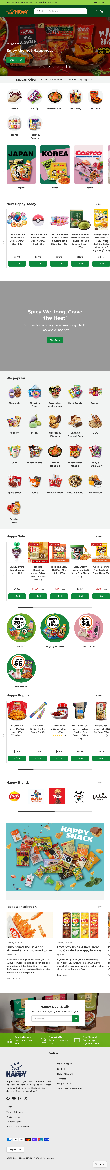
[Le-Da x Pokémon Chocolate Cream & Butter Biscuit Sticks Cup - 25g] (59, 219)
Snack (14, 108)
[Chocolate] (14, 391)
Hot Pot (95, 108)
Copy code (87, 79)
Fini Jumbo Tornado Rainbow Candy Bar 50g (38, 728)
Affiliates (61, 1078)
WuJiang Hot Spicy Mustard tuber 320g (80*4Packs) (17, 730)
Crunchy (96, 403)
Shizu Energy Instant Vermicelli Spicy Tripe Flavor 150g (80, 572)
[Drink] (14, 123)
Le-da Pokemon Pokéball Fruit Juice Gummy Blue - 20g (17, 239)
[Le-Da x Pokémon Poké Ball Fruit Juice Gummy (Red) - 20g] (38, 219)
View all (100, 204)
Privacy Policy (13, 1117)
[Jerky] (35, 481)
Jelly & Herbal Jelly (95, 464)
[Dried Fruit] (96, 481)
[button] (102, 12)
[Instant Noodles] (55, 451)
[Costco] (88, 164)
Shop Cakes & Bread (49, 60)
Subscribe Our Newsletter (69, 1088)
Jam (14, 462)
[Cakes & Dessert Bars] (75, 421)
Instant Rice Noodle (75, 464)
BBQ (95, 432)
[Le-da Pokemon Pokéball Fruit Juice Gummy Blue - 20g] (17, 219)
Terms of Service (14, 1112)
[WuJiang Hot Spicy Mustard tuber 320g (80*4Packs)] (17, 711)
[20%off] (21, 627)
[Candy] (35, 96)
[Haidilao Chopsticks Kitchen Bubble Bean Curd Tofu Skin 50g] (38, 552)
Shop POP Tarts (25, 60)
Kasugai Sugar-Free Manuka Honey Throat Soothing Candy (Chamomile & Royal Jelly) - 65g (101, 242)
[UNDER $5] (21, 668)
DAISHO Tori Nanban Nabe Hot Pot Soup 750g (101, 728)
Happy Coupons (65, 1074)
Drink (14, 134)
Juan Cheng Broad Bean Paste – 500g (59, 728)
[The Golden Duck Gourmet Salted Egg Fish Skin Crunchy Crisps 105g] (80, 711)
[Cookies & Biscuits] (55, 421)
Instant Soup (34, 462)
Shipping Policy (14, 1121)
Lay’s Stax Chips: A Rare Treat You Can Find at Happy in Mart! (79, 948)
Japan (21, 187)
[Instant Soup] (35, 451)
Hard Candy (75, 403)
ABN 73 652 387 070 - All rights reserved (38, 1158)
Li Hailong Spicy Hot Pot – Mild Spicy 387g (59, 570)
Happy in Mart (17, 1158)
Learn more (52, 2)
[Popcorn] (14, 421)
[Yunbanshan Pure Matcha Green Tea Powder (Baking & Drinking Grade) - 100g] (80, 219)
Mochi (34, 432)
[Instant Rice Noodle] (75, 451)
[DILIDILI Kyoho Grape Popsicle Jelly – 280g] (17, 552)
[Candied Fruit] (14, 507)
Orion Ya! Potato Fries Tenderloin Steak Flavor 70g (101, 570)
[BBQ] (96, 421)
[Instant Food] (55, 96)
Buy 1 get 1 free (55, 646)
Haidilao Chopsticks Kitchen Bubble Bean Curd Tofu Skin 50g (38, 573)
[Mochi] (35, 421)
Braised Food (55, 492)
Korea (55, 187)
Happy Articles (64, 1083)
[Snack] (14, 96)
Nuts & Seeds (75, 492)
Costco (89, 187)
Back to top (54, 1053)
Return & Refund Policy (17, 1126)
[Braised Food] (55, 481)
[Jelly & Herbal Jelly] (96, 451)
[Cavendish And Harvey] (55, 391)
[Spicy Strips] (14, 481)
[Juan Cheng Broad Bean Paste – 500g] (59, 711)
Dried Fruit (95, 492)
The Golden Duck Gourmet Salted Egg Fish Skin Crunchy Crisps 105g (80, 732)
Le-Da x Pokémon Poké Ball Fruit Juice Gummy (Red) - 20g (38, 239)
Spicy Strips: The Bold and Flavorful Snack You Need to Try (29, 948)
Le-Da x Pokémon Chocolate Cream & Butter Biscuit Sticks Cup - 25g (59, 239)
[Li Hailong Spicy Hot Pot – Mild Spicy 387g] (59, 552)
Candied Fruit (14, 521)
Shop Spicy (55, 340)
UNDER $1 (89, 646)
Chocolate (14, 403)
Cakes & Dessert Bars (75, 434)
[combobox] (60, 11)
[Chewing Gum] (35, 391)
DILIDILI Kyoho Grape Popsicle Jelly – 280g (17, 570)
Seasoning (75, 108)
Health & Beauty (35, 136)
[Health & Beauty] (35, 123)
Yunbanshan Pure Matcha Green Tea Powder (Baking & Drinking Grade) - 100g (80, 240)
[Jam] (14, 451)
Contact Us (62, 1069)
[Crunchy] (96, 391)
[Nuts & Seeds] (75, 481)
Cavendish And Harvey (55, 405)
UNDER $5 (21, 686)
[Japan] (21, 164)
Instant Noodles (55, 464)
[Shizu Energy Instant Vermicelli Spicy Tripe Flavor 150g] (80, 552)
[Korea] (55, 164)
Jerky (35, 492)
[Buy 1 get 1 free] (55, 627)
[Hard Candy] (75, 391)
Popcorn (14, 432)
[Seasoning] (75, 96)
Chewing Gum (34, 405)
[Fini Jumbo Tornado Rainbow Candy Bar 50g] (38, 711)
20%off (21, 646)
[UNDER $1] (88, 627)
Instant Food (55, 108)
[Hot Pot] (95, 96)
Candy (34, 108)
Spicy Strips (14, 492)
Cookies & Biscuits (55, 434)
